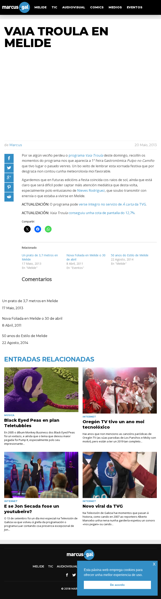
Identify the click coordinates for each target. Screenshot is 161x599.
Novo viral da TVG (103, 506)
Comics (97, 7)
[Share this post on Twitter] (9, 168)
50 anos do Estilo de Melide (129, 255)
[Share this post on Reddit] (9, 197)
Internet (89, 416)
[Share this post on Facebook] (9, 158)
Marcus (15, 145)
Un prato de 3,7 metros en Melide (30, 301)
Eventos (134, 7)
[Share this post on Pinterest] (9, 187)
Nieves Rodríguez (91, 190)
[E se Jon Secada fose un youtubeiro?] (41, 475)
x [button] (154, 564)
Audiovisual (73, 7)
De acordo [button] (117, 584)
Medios (115, 7)
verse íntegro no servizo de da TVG (112, 204)
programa (86, 155)
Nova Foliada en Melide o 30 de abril (32, 319)
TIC (54, 7)
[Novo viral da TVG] (120, 475)
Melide (40, 7)
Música (9, 415)
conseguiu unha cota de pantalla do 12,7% (102, 213)
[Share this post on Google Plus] (9, 177)
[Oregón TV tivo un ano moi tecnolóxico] (120, 390)
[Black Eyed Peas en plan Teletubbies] (41, 389)
